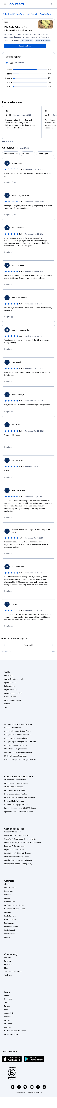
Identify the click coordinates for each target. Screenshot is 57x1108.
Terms (6, 1002)
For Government (10, 919)
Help (6, 1009)
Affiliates (7, 1027)
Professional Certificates (14, 905)
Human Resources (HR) (13, 693)
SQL (5, 707)
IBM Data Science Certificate (15, 756)
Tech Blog (8, 975)
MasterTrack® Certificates (14, 909)
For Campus (9, 923)
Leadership (8, 891)
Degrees (7, 912)
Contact (7, 1016)
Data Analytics (9, 686)
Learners (7, 957)
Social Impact (9, 930)
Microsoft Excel (10, 696)
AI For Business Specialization (16, 783)
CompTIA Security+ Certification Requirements (22, 842)
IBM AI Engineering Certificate (16, 749)
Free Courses (9, 933)
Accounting (8, 675)
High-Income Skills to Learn (14, 849)
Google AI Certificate (12, 727)
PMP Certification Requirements (17, 856)
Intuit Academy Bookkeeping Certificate (20, 759)
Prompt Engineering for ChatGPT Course (20, 808)
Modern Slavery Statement (15, 1031)
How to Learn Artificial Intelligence (17, 853)
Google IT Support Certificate (16, 738)
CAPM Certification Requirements (17, 835)
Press (6, 995)
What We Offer (10, 887)
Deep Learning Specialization (15, 794)
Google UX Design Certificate (15, 745)
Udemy (7, 937)
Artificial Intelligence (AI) (13, 679)
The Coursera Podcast (13, 971)
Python (7, 704)
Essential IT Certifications (14, 846)
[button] (14, 638)
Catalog (7, 898)
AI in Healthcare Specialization (16, 790)
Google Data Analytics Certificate (17, 734)
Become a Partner (11, 926)
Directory (8, 1023)
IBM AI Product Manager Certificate (18, 752)
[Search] (52, 4)
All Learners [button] (9, 153)
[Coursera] (17, 4)
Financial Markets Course (14, 801)
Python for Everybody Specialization (18, 811)
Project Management (12, 700)
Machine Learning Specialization (16, 804)
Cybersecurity (10, 682)
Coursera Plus (9, 901)
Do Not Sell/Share (11, 1034)
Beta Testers (9, 964)
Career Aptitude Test (12, 832)
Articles (7, 1020)
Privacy (7, 1006)
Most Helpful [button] (43, 153)
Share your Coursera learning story (18, 864)
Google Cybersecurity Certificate (17, 731)
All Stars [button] (25, 153)
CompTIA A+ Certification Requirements (20, 839)
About (6, 884)
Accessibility (9, 1013)
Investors (8, 999)
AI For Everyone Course (13, 787)
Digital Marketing (10, 689)
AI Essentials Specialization (15, 779)
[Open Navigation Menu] (5, 4)
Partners (7, 961)
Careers (7, 894)
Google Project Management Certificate (20, 742)
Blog (6, 968)
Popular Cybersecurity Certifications (18, 860)
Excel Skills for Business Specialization (19, 797)
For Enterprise (10, 916)
